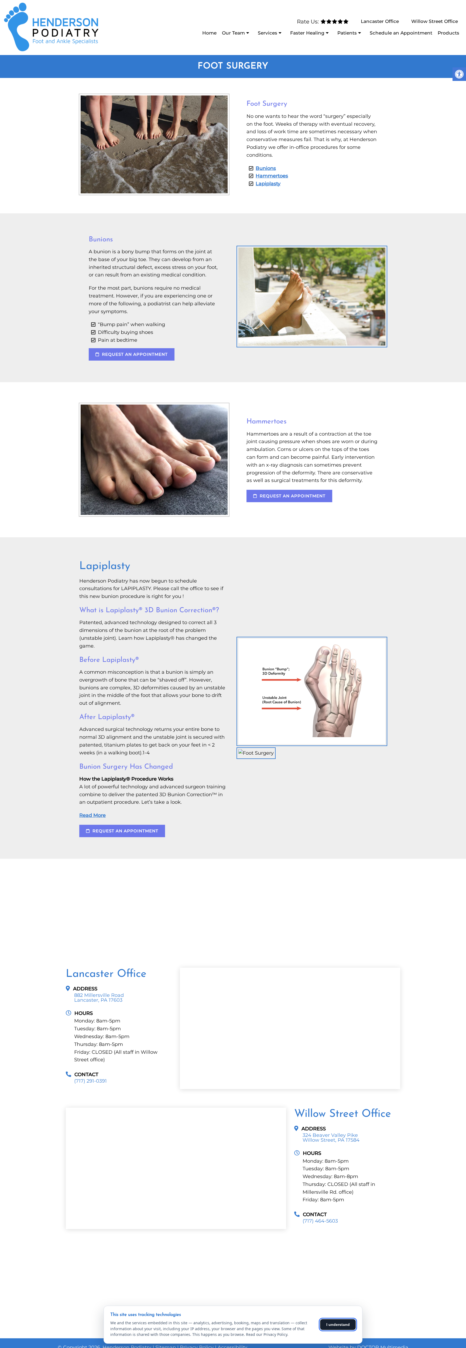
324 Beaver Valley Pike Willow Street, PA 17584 (331, 1137)
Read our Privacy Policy (266, 1334)
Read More (92, 815)
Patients (347, 33)
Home (209, 33)
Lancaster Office (380, 21)
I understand (338, 1324)
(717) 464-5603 (320, 1221)
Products (448, 33)
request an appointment (134, 354)
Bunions (266, 168)
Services (267, 33)
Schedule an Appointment (401, 33)
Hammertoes (272, 176)
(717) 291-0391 (90, 1081)
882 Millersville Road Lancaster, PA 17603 (99, 998)
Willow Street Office (434, 21)
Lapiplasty (268, 184)
